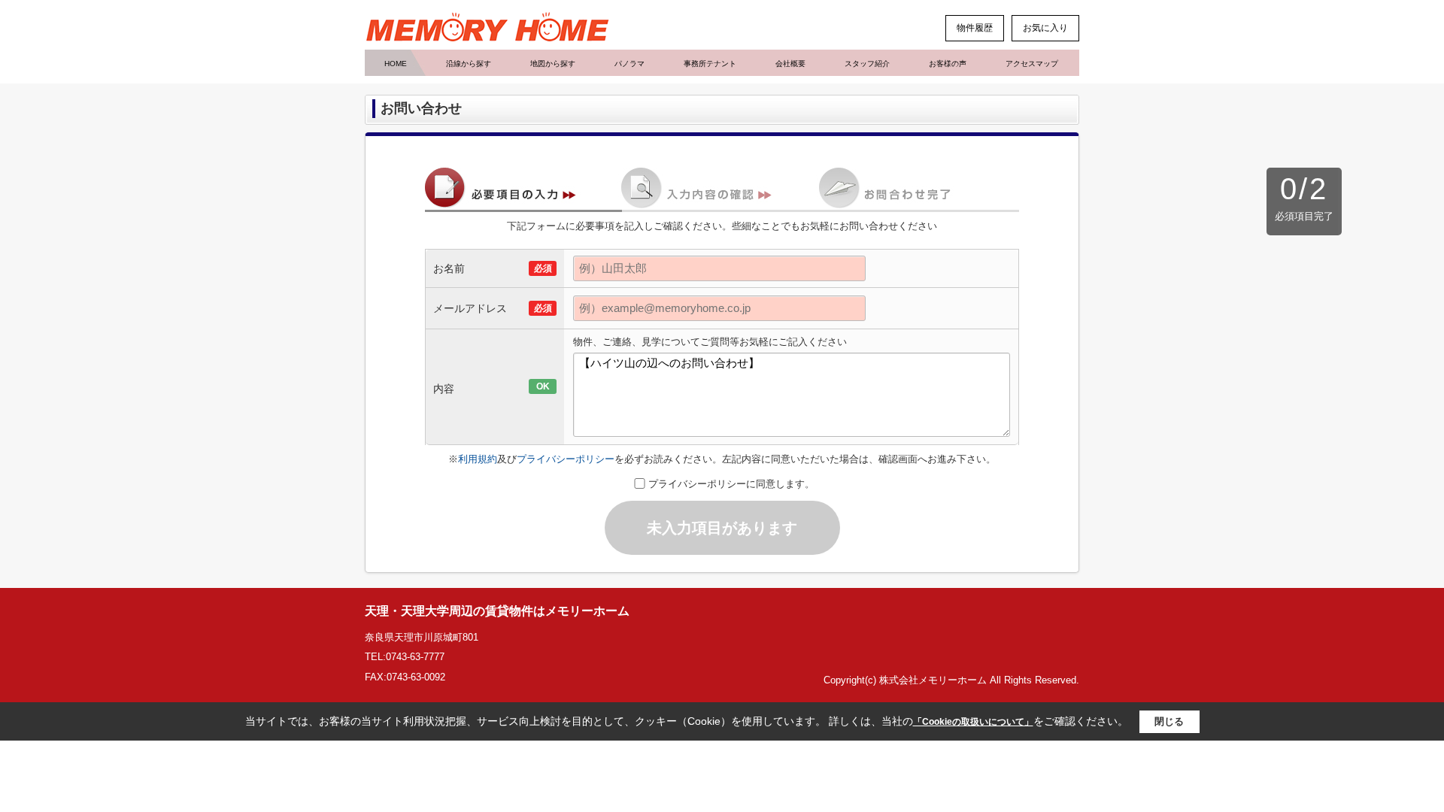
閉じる (1169, 721)
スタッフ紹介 (867, 63)
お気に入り (1045, 28)
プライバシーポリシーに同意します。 (731, 483)
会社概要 (790, 63)
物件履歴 (975, 28)
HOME (395, 63)
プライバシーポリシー (565, 459)
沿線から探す (468, 63)
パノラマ (629, 63)
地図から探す (552, 63)
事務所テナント (710, 63)
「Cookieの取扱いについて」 (973, 722)
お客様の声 (947, 63)
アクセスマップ (1032, 63)
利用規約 (477, 459)
